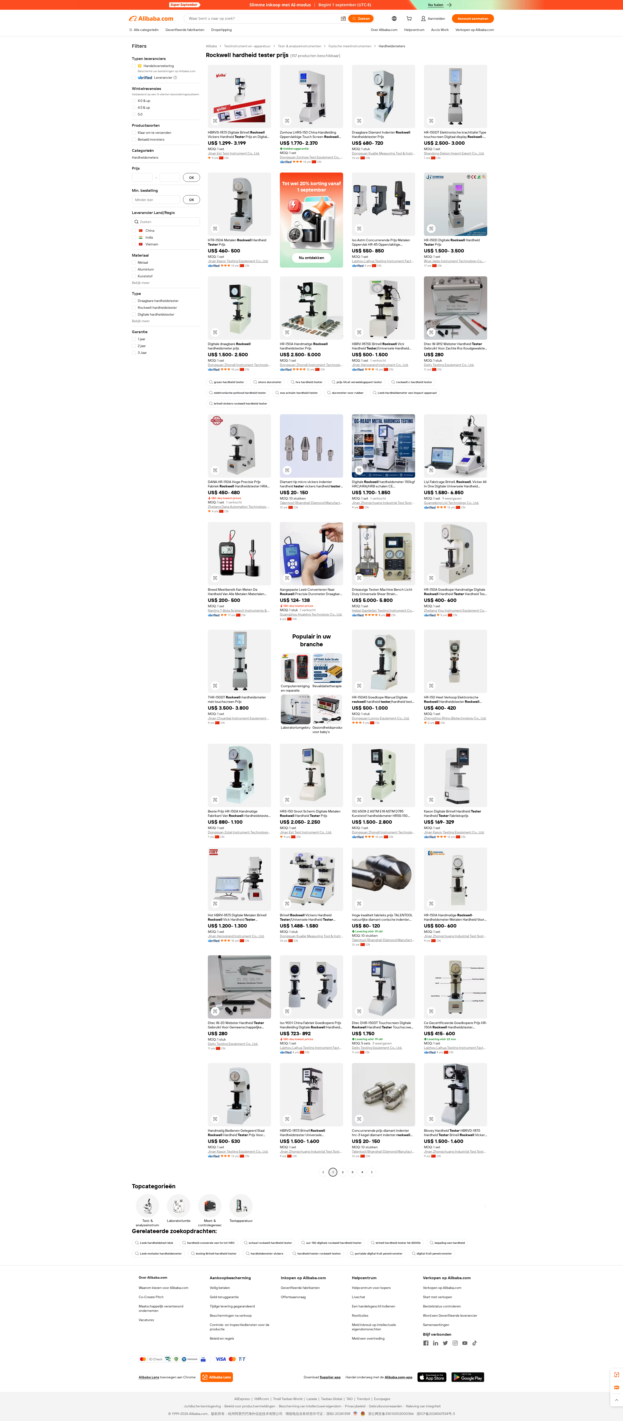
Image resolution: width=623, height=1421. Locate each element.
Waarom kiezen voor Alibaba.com (163, 1288)
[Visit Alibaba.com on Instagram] (455, 1343)
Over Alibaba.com (153, 1277)
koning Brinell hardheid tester (216, 1253)
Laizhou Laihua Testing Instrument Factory (383, 261)
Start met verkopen (437, 1297)
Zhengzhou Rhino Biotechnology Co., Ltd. (455, 718)
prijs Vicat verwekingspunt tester (359, 382)
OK (191, 177)
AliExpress (242, 1399)
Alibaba (211, 46)
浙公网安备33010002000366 (391, 1414)
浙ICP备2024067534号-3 (436, 1414)
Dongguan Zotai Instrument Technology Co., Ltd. (239, 832)
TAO (349, 1399)
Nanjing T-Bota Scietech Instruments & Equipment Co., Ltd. (239, 610)
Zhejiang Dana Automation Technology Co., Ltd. (239, 507)
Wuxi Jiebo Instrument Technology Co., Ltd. (455, 261)
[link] (616, 1374)
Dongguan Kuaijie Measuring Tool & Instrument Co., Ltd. (383, 153)
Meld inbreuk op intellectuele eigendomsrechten (374, 1327)
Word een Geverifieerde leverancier (450, 1315)
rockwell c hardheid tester (414, 382)
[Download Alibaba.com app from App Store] (432, 1377)
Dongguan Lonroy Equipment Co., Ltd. (380, 718)
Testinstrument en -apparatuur (247, 46)
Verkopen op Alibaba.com (442, 1288)
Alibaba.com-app (398, 1377)
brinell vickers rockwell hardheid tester (240, 403)
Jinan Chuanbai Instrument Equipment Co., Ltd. (239, 718)
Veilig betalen (220, 1288)
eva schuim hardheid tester (299, 393)
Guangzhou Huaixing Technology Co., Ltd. (311, 614)
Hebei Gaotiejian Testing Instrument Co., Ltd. (383, 610)
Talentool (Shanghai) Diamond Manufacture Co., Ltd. (311, 503)
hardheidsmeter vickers (267, 1253)
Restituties (360, 1315)
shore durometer (270, 382)
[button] (343, 18)
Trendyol (363, 1399)
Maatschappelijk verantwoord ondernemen (161, 1308)
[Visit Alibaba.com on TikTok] (474, 1343)
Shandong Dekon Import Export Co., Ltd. (454, 153)
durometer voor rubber (348, 393)
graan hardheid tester (229, 382)
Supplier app (330, 1377)
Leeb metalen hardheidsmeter (161, 1253)
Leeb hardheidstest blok (156, 1243)
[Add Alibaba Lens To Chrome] (217, 1377)
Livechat (358, 1297)
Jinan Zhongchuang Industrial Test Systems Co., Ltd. (383, 503)
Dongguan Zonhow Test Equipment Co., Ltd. (311, 157)
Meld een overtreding (368, 1338)
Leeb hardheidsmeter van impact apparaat (407, 393)
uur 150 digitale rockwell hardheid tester (334, 1243)
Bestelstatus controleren (442, 1306)
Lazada (311, 1399)
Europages (382, 1399)
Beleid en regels (222, 1338)
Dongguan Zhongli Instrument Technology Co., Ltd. (239, 365)
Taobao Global (331, 1399)
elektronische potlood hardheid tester (240, 393)
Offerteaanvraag (293, 1297)
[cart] (410, 19)
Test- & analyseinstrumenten (299, 46)
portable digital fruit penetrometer (379, 1253)
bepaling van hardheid (450, 1243)
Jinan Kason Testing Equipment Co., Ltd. (238, 261)
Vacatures (146, 1320)
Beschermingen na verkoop (231, 1315)
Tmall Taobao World (287, 1399)
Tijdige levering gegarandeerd (232, 1306)
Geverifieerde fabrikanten (300, 1288)
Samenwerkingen (436, 1325)
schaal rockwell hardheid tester (270, 1243)
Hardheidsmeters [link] (392, 46)
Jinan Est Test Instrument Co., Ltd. (234, 153)
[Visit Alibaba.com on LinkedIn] (436, 1343)
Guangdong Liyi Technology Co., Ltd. (451, 503)
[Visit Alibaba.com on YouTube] (465, 1343)
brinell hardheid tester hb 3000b (398, 1243)
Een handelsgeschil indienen (373, 1306)
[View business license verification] (355, 1413)
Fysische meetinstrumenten (350, 46)
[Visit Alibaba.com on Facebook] (426, 1343)
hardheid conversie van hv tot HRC (211, 1243)
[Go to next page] (371, 1172)
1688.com (261, 1399)
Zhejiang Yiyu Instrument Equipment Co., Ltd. (455, 610)
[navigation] (166, 610)
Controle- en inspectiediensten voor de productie (239, 1327)
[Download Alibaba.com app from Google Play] (467, 1377)
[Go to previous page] (323, 1172)
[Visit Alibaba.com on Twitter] (445, 1343)
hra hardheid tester (309, 382)
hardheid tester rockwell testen (319, 1253)
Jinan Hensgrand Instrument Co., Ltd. (380, 365)
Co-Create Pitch (151, 1297)
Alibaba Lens (149, 1377)
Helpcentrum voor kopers (371, 1288)
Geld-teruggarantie (224, 1297)
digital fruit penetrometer (434, 1253)
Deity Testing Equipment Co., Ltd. (449, 365)
